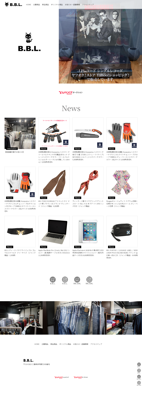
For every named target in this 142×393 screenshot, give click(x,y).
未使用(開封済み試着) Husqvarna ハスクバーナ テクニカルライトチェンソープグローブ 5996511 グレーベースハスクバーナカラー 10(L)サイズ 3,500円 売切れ (122, 156)
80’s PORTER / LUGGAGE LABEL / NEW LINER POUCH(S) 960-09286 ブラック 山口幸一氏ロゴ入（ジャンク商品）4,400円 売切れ (122, 254)
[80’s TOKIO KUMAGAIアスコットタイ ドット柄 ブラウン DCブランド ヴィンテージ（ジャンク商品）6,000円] (54, 182)
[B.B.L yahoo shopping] (61, 379)
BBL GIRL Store (139, 377)
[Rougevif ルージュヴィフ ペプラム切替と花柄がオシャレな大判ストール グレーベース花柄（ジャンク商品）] (122, 182)
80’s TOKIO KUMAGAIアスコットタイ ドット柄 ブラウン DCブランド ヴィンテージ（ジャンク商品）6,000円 (54, 203)
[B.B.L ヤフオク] (80, 379)
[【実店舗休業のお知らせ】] (20, 133)
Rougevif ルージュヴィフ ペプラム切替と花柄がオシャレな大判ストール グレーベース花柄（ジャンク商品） (122, 203)
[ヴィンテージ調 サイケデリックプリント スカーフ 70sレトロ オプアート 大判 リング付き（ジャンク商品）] (88, 182)
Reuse (43, 148)
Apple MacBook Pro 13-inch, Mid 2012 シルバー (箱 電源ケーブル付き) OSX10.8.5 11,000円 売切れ (54, 252)
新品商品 (45, 4)
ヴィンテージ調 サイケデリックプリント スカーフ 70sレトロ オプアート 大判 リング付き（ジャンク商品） (88, 203)
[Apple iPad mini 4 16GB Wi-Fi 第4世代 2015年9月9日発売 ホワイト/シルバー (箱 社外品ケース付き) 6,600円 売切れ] (88, 231)
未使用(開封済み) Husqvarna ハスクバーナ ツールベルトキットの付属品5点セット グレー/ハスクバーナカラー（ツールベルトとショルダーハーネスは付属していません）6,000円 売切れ (54, 157)
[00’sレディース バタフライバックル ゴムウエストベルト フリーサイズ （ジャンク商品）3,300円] (20, 231)
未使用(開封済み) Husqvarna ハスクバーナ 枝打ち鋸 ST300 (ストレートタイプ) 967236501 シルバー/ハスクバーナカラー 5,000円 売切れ (88, 156)
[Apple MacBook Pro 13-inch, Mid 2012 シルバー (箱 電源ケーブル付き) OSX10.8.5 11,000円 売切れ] (54, 231)
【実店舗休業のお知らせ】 (14, 152)
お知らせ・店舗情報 (72, 4)
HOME (28, 4)
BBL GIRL (139, 383)
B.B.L (13, 4)
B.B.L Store (139, 364)
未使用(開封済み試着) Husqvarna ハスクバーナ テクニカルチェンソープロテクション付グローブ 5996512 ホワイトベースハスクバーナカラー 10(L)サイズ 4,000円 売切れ (20, 206)
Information (12, 148)
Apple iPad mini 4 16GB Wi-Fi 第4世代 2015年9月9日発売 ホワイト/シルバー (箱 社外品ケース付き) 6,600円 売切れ (88, 252)
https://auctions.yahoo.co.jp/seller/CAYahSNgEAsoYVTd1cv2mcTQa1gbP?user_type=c (71, 92)
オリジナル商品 (57, 4)
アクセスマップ (88, 4)
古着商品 (36, 4)
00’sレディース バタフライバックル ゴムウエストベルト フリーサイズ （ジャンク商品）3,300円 (20, 252)
